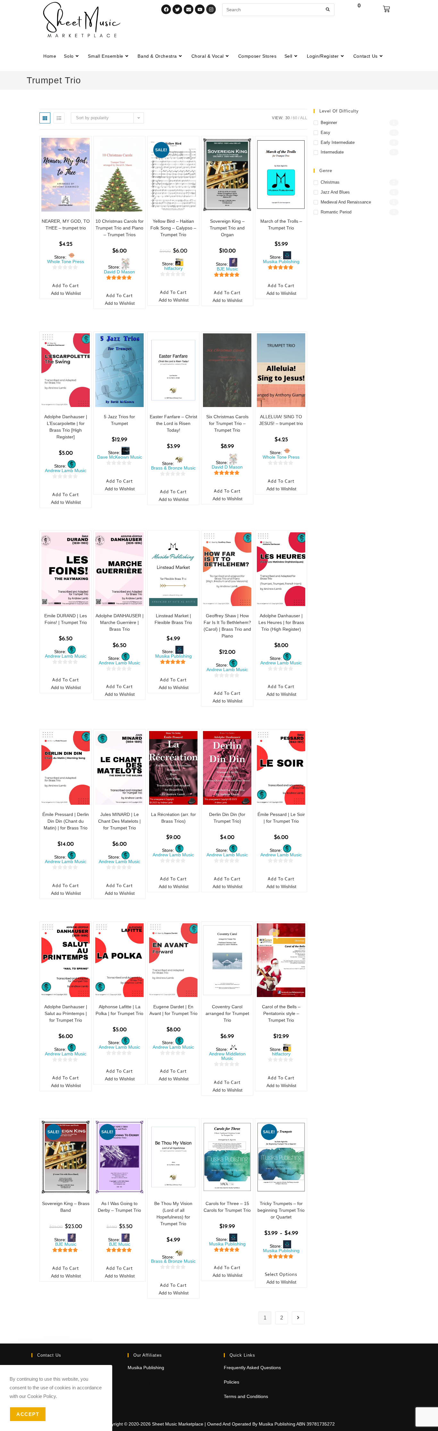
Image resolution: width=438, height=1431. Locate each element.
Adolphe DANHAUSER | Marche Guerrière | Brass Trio (120, 622)
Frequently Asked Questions (252, 1367)
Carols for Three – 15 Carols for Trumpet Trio (227, 1207)
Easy (325, 132)
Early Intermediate (338, 142)
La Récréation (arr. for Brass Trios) (173, 818)
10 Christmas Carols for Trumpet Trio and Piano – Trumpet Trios (120, 228)
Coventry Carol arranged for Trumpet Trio (227, 1013)
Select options (281, 1274)
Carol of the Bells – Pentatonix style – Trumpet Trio (281, 1013)
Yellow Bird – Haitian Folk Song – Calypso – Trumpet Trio (173, 228)
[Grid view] (44, 117)
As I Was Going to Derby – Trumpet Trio (119, 1207)
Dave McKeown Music (119, 457)
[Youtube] (200, 9)
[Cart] (386, 9)
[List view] (59, 117)
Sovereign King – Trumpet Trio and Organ (227, 228)
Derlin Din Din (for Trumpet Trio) (227, 818)
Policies (231, 1382)
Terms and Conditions (246, 1396)
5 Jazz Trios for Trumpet (119, 420)
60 (295, 118)
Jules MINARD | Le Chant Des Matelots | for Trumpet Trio (119, 821)
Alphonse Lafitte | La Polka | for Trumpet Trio (119, 1010)
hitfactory (173, 268)
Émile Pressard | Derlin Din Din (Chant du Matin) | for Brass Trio (65, 821)
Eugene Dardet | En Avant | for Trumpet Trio (173, 1010)
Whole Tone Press (65, 261)
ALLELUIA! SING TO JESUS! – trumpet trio (281, 420)
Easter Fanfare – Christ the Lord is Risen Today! (173, 423)
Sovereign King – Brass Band (65, 1207)
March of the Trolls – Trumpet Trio (281, 224)
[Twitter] (177, 9)
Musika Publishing (281, 261)
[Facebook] (166, 9)
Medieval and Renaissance (346, 202)
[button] (62, 294)
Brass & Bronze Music (173, 468)
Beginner (329, 122)
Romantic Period (336, 212)
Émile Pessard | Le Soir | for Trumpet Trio (281, 818)
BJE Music (227, 269)
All (303, 118)
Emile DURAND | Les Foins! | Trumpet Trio (65, 619)
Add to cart (65, 285)
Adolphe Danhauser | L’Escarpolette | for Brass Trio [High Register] (65, 426)
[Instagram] (211, 9)
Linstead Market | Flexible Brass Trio (173, 619)
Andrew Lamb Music (65, 470)
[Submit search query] (328, 9)
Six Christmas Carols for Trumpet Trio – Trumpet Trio (227, 423)
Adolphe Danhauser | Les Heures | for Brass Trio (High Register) (281, 622)
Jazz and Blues (335, 192)
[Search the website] (278, 9)
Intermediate (332, 152)
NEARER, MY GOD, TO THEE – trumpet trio (66, 224)
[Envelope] (188, 9)
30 (287, 118)
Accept (27, 1414)
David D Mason (119, 272)
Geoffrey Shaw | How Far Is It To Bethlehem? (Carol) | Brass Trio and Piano (227, 625)
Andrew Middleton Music (227, 1056)
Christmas (330, 182)
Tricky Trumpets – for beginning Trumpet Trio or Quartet (281, 1210)
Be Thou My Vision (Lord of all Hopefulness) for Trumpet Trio (173, 1213)
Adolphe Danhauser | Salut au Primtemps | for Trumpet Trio (65, 1013)
